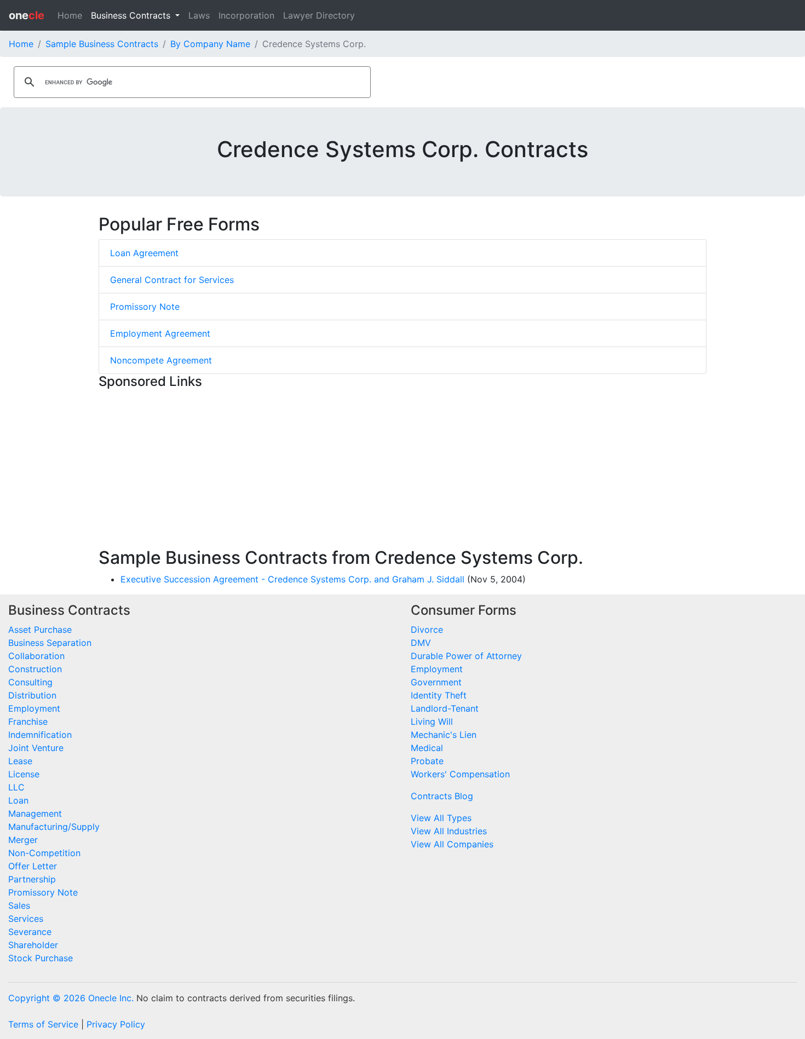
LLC (16, 787)
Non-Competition (44, 852)
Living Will (432, 721)
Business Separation (49, 642)
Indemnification (40, 734)
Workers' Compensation (460, 774)
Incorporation (246, 15)
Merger (23, 839)
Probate (427, 760)
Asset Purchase (40, 629)
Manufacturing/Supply (54, 826)
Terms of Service (43, 1024)
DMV (421, 642)
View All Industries (449, 831)
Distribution (32, 695)
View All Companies (452, 844)
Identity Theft (439, 695)
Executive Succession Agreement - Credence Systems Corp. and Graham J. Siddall (292, 579)
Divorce (427, 629)
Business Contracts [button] (132, 15)
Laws (199, 15)
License (23, 774)
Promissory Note (145, 306)
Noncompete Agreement (161, 360)
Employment (34, 708)
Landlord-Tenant (445, 708)
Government (436, 682)
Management (35, 813)
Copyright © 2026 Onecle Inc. (71, 997)
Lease (20, 760)
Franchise (28, 721)
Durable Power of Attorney (466, 655)
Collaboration (36, 655)
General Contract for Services (172, 279)
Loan (18, 800)
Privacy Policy (116, 1024)
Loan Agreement (144, 252)
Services (25, 918)
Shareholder (33, 944)
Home (70, 15)
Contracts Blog (442, 795)
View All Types (441, 817)
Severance (29, 931)
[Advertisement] (402, 470)
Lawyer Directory (319, 15)
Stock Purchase (40, 958)
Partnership (32, 879)
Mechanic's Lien (443, 734)
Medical (427, 747)
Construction (35, 668)
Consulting (30, 682)
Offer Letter (32, 866)
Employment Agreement (160, 333)
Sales (19, 905)
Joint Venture (36, 747)
